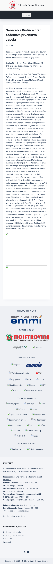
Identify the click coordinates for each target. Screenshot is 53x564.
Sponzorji (7, 542)
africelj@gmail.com (15, 491)
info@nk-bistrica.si (17, 516)
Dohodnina (7, 539)
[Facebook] (25, 552)
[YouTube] (28, 552)
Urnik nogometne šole (12, 532)
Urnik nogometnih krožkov (13, 535)
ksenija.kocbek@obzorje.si (18, 511)
